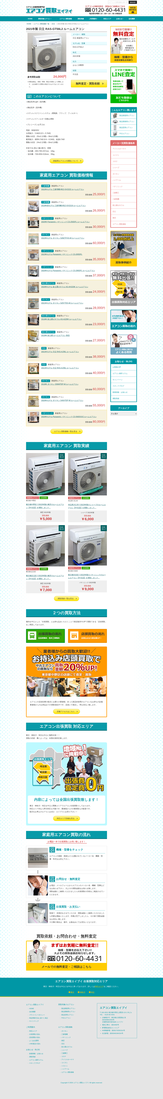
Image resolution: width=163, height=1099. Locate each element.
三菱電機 (116, 199)
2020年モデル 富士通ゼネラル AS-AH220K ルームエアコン (64, 287)
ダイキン (116, 174)
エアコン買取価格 (66, 19)
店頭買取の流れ (34, 1037)
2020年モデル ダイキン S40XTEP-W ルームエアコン (62, 400)
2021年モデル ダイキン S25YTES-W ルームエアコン (62, 303)
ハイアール (117, 180)
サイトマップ (34, 1021)
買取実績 (81, 19)
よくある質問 (34, 1040)
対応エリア (107, 19)
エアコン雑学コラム (120, 373)
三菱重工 (116, 193)
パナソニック (118, 186)
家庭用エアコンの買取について (65, 161)
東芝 (114, 218)
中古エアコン (66, 1018)
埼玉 (92, 992)
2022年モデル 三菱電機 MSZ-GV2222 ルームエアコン (62, 189)
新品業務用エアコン (68, 1011)
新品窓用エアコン (67, 1015)
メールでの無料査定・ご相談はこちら (67, 966)
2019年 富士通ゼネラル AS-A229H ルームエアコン (61, 319)
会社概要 (132, 19)
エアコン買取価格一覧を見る (65, 431)
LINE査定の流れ (34, 1044)
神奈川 (82, 992)
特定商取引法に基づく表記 (38, 1018)
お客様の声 (117, 367)
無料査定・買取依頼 (88, 83)
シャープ (116, 167)
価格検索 (133, 2)
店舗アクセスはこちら (66, 711)
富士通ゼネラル (118, 205)
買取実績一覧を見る (66, 598)
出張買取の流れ (34, 1034)
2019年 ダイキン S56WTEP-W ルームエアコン (60, 384)
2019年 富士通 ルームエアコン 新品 (55, 335)
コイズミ (116, 155)
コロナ (115, 161)
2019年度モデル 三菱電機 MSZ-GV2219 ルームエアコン (63, 206)
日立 (53, 24)
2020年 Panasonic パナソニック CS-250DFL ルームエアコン (65, 222)
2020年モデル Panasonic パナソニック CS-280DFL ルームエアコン (68, 271)
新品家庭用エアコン (68, 1008)
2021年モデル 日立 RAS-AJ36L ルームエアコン (60, 352)
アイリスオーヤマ (119, 149)
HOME (30, 19)
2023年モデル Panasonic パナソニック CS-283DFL (61, 254)
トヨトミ (64, 1066)
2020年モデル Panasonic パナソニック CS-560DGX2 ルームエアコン (69, 417)
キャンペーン (118, 380)
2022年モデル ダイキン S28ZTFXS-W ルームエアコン (62, 238)
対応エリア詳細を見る (66, 818)
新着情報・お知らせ (120, 392)
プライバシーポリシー (37, 1015)
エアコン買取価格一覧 (41, 24)
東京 (72, 992)
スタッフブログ (118, 386)
